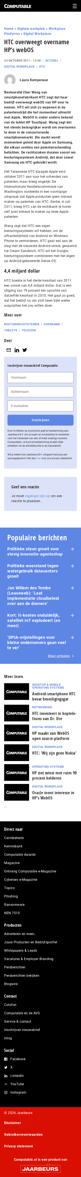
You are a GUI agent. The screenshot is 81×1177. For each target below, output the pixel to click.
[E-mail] (8, 350)
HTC (42, 66)
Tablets (10, 330)
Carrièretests (14, 838)
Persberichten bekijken (21, 976)
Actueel (52, 60)
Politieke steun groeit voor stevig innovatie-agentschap (35, 551)
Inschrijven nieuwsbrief (22, 1030)
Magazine (12, 863)
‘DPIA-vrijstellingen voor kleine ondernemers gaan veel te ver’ (36, 642)
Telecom (29, 330)
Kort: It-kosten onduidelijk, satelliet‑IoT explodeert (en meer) (33, 620)
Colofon (10, 1005)
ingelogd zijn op (37, 496)
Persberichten (15, 967)
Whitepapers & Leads (20, 951)
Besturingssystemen (21, 324)
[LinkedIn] (16, 350)
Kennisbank (13, 846)
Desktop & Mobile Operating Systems (48, 686)
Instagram (18, 1092)
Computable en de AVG (22, 1013)
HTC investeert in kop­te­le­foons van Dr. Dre (54, 716)
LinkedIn (17, 1076)
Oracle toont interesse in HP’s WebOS (53, 795)
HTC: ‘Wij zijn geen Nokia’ (54, 753)
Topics (9, 888)
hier (39, 458)
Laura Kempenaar (34, 80)
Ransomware (14, 905)
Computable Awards (20, 855)
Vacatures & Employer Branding (29, 959)
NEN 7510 (12, 913)
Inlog (8, 1038)
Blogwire (11, 984)
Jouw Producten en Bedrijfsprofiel (30, 942)
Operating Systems (48, 766)
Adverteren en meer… (20, 934)
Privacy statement (18, 1146)
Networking (42, 707)
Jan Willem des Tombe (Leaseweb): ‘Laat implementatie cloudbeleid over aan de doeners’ (33, 595)
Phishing (11, 896)
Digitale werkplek (31, 29)
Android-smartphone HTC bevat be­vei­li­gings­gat (53, 696)
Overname (52, 324)
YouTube (17, 1084)
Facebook (18, 1059)
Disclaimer (12, 1123)
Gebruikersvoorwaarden (23, 1135)
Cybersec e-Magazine (20, 880)
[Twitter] (24, 350)
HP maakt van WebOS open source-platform (50, 735)
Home (9, 29)
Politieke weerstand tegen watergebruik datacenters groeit (33, 571)
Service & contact (17, 1021)
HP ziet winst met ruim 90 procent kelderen (54, 775)
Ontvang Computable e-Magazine (30, 871)
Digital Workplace (37, 34)
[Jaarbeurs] (40, 1167)
